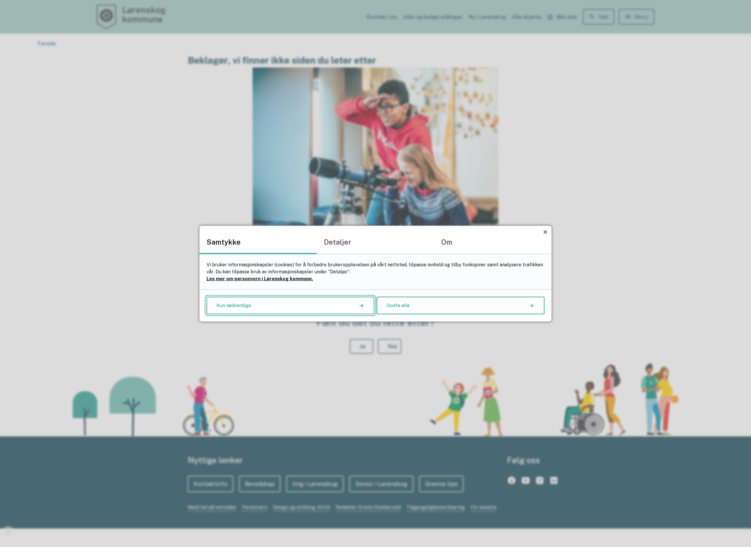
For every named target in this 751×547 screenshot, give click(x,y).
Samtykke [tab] (224, 242)
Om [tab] (446, 242)
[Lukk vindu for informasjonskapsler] (545, 232)
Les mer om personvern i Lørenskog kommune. (260, 278)
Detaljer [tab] (337, 242)
